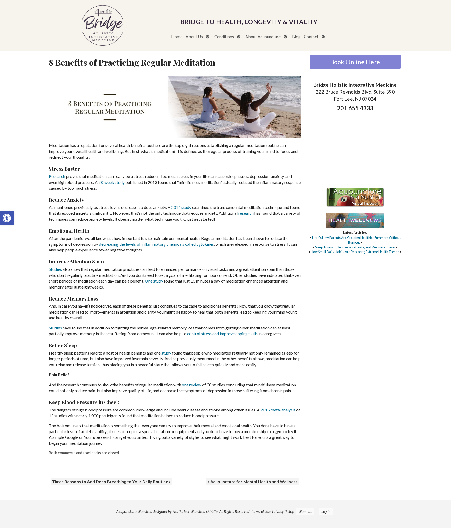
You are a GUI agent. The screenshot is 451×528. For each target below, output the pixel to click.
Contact (311, 36)
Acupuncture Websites (134, 511)
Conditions (224, 36)
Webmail (305, 511)
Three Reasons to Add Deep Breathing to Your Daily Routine (111, 481)
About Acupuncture (263, 36)
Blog (296, 36)
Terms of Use (261, 511)
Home (176, 36)
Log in (326, 511)
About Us (194, 36)
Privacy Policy (282, 511)
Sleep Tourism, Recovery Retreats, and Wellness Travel (355, 247)
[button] (7, 218)
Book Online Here (355, 61)
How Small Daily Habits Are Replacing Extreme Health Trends (355, 252)
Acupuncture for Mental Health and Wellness (252, 481)
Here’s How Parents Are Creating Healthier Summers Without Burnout (356, 240)
